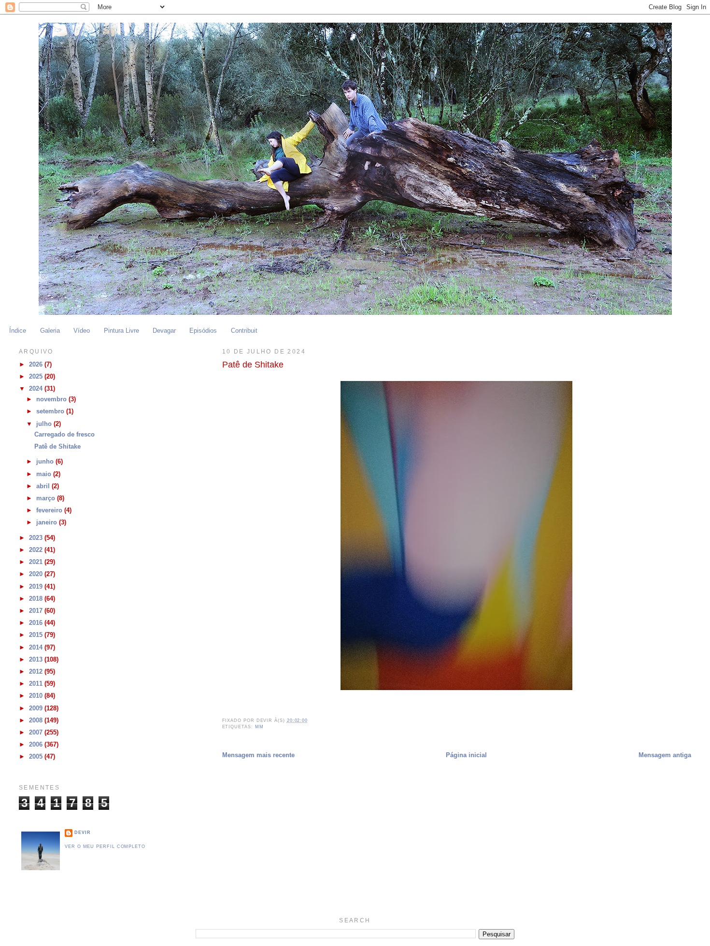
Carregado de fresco (64, 434)
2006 (36, 744)
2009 (36, 708)
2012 (36, 671)
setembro (51, 411)
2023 (36, 538)
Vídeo (81, 330)
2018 (36, 598)
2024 (36, 388)
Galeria (50, 330)
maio (44, 474)
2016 (36, 623)
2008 (36, 720)
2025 (36, 376)
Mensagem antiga (665, 755)
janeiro (47, 522)
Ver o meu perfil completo (105, 846)
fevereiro (50, 510)
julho (45, 424)
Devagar (164, 330)
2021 (36, 562)
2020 (36, 574)
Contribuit (244, 330)
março (46, 498)
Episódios (203, 330)
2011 (36, 683)
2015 (36, 635)
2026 (36, 364)
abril (44, 486)
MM (259, 726)
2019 (36, 586)
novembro (52, 399)
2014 (36, 647)
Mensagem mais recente (258, 755)
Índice (17, 330)
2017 (36, 610)
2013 (36, 659)
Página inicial (466, 755)
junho (46, 461)
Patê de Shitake (57, 446)
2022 (36, 550)
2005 (36, 756)
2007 (36, 732)
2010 (36, 695)
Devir (82, 832)
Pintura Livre (121, 330)
